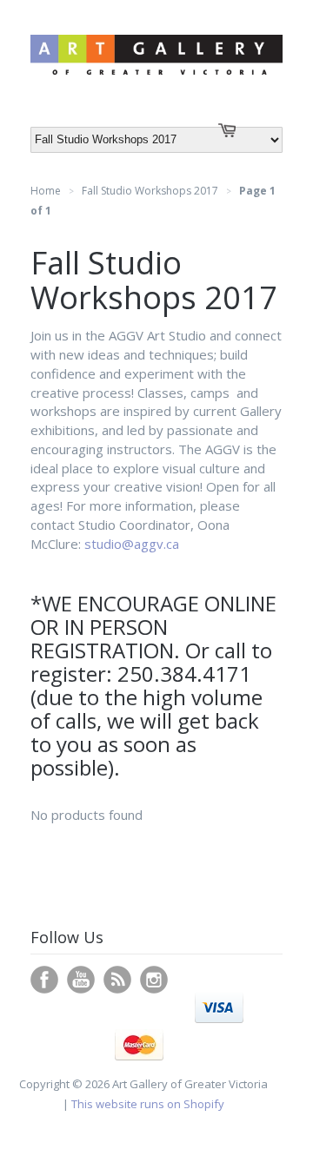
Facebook (44, 980)
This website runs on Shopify (147, 1104)
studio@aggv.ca (133, 543)
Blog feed (117, 980)
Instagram (154, 980)
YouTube (81, 980)
